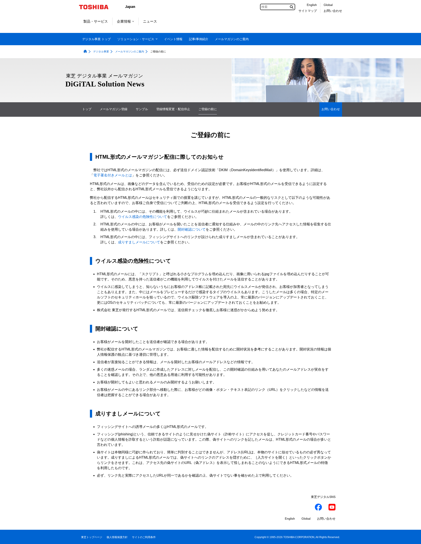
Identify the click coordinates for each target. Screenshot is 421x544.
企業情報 (124, 21)
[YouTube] (331, 508)
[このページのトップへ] (411, 536)
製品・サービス (95, 21)
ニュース (150, 21)
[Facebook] (318, 508)
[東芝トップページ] (96, 7)
